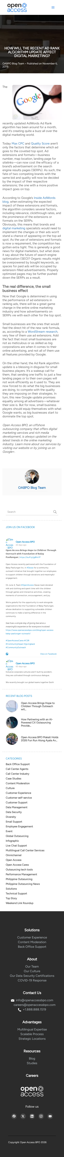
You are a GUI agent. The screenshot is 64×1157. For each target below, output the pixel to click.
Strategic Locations (32, 1039)
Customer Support (16, 802)
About (32, 959)
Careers (32, 1075)
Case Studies (13, 778)
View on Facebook (48, 654)
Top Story (11, 898)
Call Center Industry (17, 773)
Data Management (16, 807)
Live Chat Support (16, 845)
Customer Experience (18, 792)
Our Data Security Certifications (32, 976)
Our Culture (32, 971)
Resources (32, 1051)
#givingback (29, 644)
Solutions (11, 888)
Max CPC (18, 143)
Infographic (12, 840)
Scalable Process (32, 1034)
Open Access (13, 860)
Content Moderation (18, 783)
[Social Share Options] (7, 654)
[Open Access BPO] (32, 1091)
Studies (32, 1063)
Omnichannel (13, 855)
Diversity (11, 816)
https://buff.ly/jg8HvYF (30, 557)
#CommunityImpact (15, 644)
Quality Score (40, 143)
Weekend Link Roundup (19, 903)
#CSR (26, 640)
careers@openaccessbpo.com (34, 1005)
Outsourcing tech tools (19, 869)
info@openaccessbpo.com (34, 1000)
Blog (32, 1058)
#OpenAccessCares (15, 640)
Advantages (32, 1022)
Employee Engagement (19, 826)
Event (9, 831)
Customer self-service (19, 797)
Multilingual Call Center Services (25, 850)
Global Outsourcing (17, 836)
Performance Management (21, 874)
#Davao (30, 568)
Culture (10, 788)
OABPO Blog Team (13, 63)
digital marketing (13, 228)
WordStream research (42, 331)
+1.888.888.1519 (34, 1009)
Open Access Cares (17, 864)
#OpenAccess (27, 585)
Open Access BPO (25, 541)
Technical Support (16, 893)
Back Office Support (18, 764)
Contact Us (32, 993)
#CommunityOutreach (16, 647)
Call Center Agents (17, 769)
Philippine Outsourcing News (23, 883)
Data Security (14, 812)
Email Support (14, 821)
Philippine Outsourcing (19, 879)
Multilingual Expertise (32, 1029)
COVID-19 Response (32, 980)
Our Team (32, 966)
